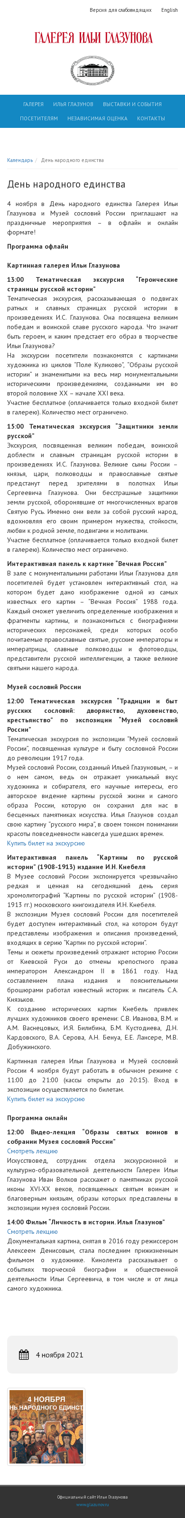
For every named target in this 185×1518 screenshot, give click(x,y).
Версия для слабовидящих (121, 10)
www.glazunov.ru (92, 1505)
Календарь (20, 160)
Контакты (151, 118)
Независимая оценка (97, 118)
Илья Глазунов (73, 104)
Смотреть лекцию (32, 1151)
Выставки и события (132, 104)
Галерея (33, 104)
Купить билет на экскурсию (46, 843)
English (169, 10)
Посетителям (39, 118)
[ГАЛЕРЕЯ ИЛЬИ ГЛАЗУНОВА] (92, 37)
